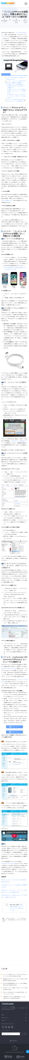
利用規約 (14, 1046)
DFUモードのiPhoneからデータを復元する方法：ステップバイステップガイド (15, 993)
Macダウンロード (15, 732)
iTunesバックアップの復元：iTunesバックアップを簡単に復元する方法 (15, 988)
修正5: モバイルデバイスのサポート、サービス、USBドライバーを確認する (16, 96)
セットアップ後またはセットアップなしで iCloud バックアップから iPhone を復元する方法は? (15, 975)
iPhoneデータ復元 (16, 21)
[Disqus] (15, 945)
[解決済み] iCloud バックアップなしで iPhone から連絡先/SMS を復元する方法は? (15, 979)
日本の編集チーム (4, 21)
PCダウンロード (15, 726)
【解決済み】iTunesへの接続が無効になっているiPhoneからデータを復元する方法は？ (14, 997)
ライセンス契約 (14, 1049)
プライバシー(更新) (14, 1047)
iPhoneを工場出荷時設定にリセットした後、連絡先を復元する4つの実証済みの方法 (15, 984)
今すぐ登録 (23, 1034)
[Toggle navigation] (26, 4)
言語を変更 (14, 1040)
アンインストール (14, 1050)
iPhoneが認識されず (6, 200)
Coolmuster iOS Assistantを (8, 668)
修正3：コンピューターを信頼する (17, 89)
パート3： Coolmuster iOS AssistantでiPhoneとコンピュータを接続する (15, 100)
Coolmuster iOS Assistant (8, 863)
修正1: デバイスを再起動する (16, 84)
